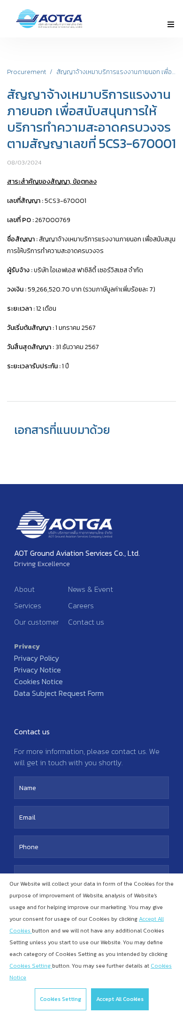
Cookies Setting (60, 999)
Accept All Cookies (120, 999)
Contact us (86, 621)
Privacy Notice (37, 669)
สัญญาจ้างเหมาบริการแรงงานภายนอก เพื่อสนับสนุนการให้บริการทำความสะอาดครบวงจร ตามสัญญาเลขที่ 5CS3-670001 (116, 72)
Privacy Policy (36, 658)
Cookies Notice (38, 681)
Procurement (26, 72)
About (24, 589)
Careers (81, 605)
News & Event (90, 589)
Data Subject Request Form (59, 693)
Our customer (36, 621)
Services (27, 605)
